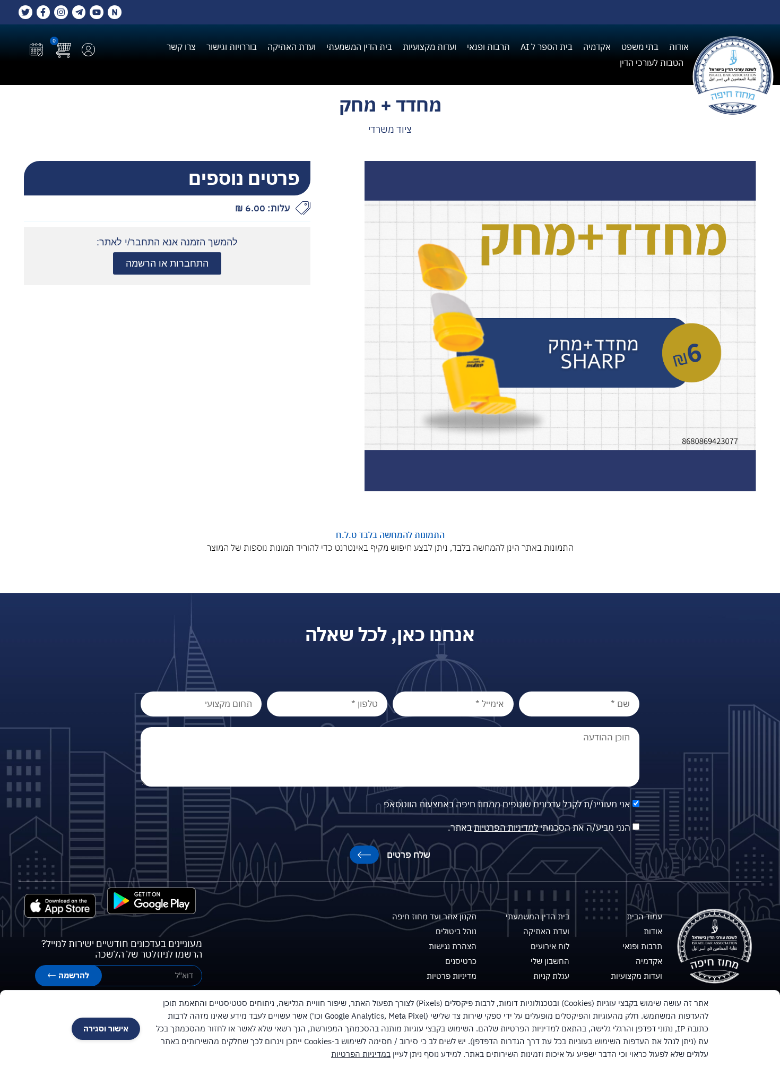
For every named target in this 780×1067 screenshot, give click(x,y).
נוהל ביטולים (456, 931)
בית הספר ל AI (547, 46)
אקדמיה (597, 46)
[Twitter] (25, 12)
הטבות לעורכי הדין (651, 62)
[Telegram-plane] (79, 12)
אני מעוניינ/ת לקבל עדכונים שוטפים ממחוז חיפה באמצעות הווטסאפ (507, 804)
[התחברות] (88, 49)
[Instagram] (61, 12)
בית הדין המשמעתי (359, 46)
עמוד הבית (644, 916)
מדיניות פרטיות (451, 976)
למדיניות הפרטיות (506, 827)
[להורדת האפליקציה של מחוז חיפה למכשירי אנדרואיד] (151, 900)
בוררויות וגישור (231, 46)
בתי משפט (639, 46)
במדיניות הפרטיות (361, 1054)
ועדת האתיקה (291, 46)
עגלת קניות (551, 976)
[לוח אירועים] (36, 49)
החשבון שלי (550, 961)
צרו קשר (181, 46)
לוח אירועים (550, 946)
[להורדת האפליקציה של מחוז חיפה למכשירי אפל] (60, 906)
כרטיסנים (460, 961)
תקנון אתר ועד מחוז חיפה (434, 916)
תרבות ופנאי (488, 46)
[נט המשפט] (115, 12)
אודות (679, 46)
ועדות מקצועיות (429, 46)
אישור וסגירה (105, 1028)
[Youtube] (96, 12)
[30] (560, 326)
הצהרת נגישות (452, 946)
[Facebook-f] (43, 12)
